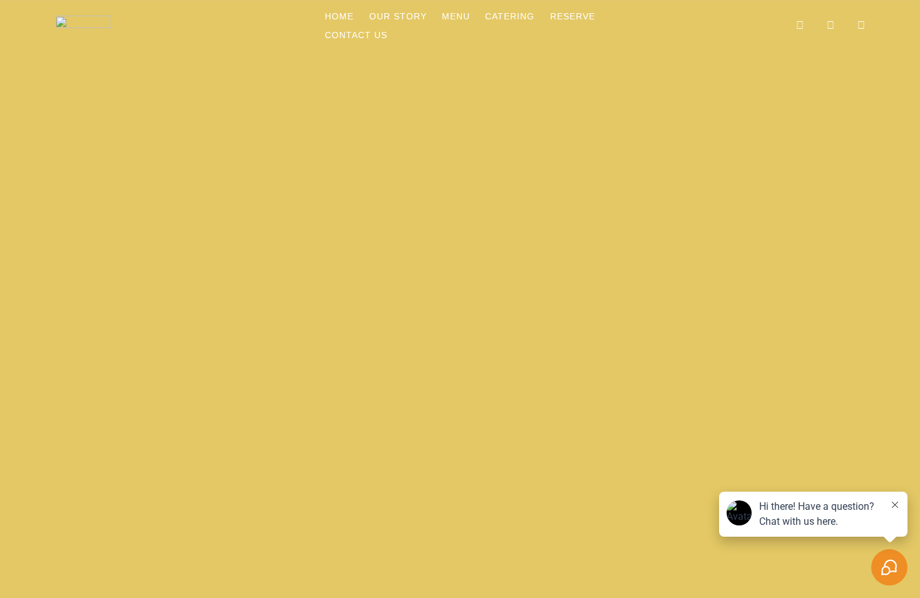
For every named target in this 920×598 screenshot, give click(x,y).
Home (339, 16)
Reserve (572, 16)
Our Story (398, 16)
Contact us (356, 35)
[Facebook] (763, 25)
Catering (509, 16)
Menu (456, 16)
